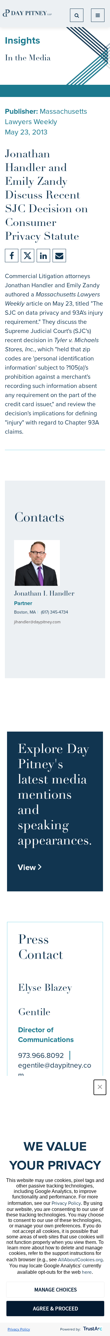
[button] (100, 1087)
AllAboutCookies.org (80, 1259)
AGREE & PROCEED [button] (55, 1308)
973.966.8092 (41, 1055)
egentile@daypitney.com (54, 1070)
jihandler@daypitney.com (37, 622)
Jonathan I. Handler (44, 593)
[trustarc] (92, 1329)
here (87, 1272)
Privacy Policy (66, 1203)
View (30, 867)
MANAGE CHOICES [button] (55, 1289)
